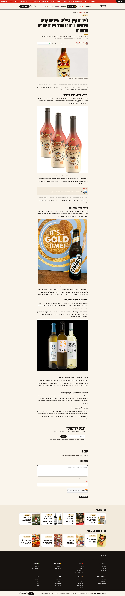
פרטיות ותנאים (58, 585)
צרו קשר (59, 581)
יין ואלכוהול (75, 12)
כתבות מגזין (103, 581)
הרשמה (63, 436)
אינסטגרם (37, 579)
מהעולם (104, 566)
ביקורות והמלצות (100, 576)
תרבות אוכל (103, 570)
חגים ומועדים (80, 583)
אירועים (36, 563)
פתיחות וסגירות (80, 570)
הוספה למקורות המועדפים (43, 43)
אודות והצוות (58, 579)
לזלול (100, 6)
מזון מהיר (81, 568)
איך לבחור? (81, 581)
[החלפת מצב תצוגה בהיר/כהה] (31, 6)
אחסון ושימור (80, 579)
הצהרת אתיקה (58, 583)
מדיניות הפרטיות (64, 439)
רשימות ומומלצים (102, 583)
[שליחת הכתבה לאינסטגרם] (56, 43)
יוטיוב (38, 583)
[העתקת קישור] (53, 43)
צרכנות (104, 568)
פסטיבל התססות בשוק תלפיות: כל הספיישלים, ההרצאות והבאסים (79, 1)
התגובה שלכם (85, 464)
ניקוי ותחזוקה (80, 587)
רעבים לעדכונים (24, 6)
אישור (31, 593)
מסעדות (80, 563)
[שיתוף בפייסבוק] (59, 43)
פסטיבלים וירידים (35, 568)
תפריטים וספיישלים (79, 572)
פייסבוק (37, 581)
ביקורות (104, 579)
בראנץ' (82, 566)
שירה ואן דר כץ (80, 42)
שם (87, 481)
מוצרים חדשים (58, 568)
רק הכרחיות (23, 593)
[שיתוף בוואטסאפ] (62, 43)
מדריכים (80, 576)
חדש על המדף (82, 12)
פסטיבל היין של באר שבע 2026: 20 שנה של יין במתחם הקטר (46, 1)
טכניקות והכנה (80, 585)
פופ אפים (37, 566)
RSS (38, 585)
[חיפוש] (35, 6)
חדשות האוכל (101, 563)
